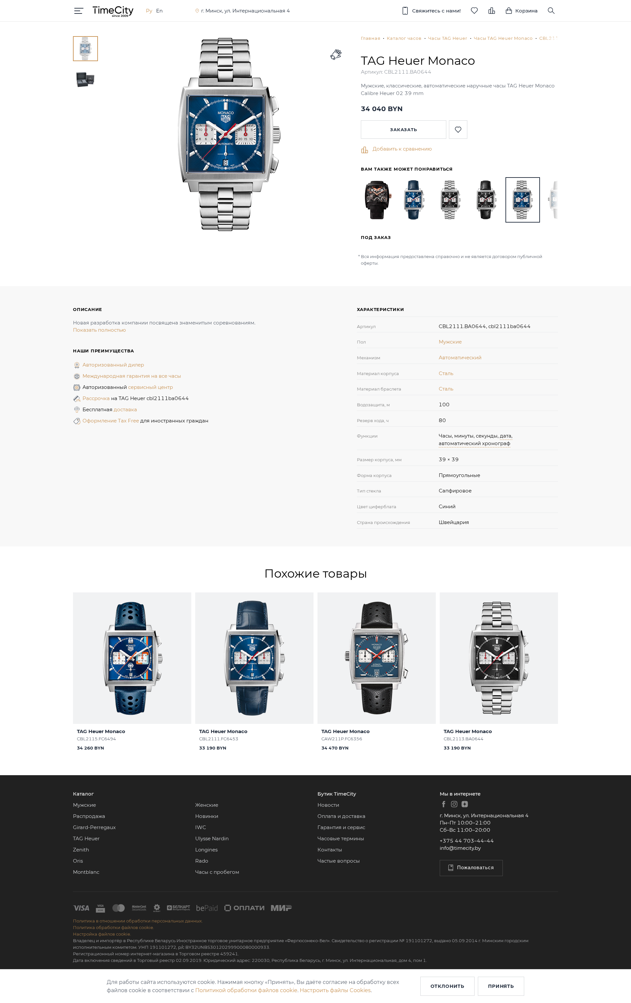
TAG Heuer (86, 838)
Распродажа (89, 816)
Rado (201, 861)
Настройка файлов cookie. (102, 934)
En (159, 11)
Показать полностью (99, 330)
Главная (370, 38)
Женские (206, 805)
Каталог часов (404, 38)
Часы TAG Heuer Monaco (503, 38)
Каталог (83, 794)
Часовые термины (340, 838)
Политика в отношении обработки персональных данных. (138, 920)
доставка (125, 409)
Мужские (450, 342)
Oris (78, 861)
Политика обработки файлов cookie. (113, 927)
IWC (200, 827)
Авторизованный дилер (113, 365)
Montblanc (86, 872)
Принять (501, 986)
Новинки (206, 816)
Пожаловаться (475, 867)
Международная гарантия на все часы (131, 376)
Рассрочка (96, 398)
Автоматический (460, 357)
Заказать (403, 129)
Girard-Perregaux (94, 827)
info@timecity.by (460, 848)
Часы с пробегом (217, 872)
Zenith (81, 850)
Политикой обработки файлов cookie (246, 990)
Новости (328, 805)
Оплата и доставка (341, 816)
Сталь (446, 373)
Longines (206, 850)
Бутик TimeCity (336, 794)
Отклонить (448, 986)
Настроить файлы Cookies (335, 990)
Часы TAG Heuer (447, 38)
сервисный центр (150, 387)
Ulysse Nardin (212, 838)
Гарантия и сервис (341, 827)
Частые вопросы (338, 861)
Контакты (329, 850)
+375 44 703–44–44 (467, 841)
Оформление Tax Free (111, 421)
